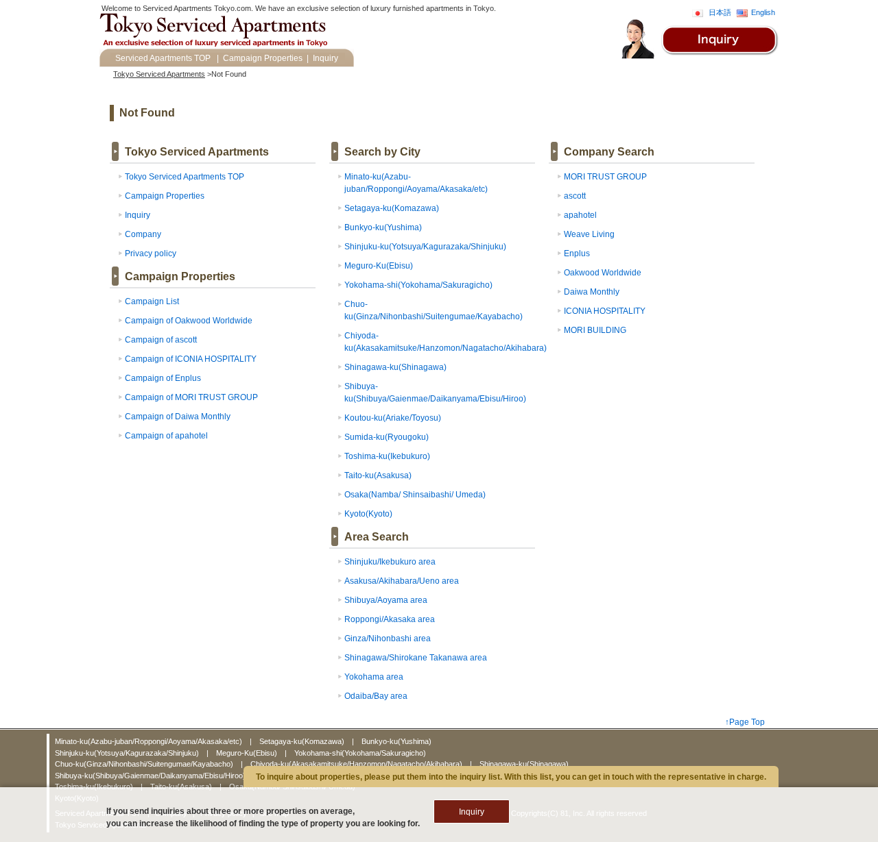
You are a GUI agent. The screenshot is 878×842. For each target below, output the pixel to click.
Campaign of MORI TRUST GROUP (191, 397)
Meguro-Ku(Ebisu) (378, 266)
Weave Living (589, 234)
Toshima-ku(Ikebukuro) (387, 456)
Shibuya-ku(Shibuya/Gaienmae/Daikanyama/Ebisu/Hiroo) (151, 775)
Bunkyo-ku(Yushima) (383, 227)
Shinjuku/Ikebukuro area (390, 562)
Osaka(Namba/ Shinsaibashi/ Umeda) (415, 494)
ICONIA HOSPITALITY (604, 311)
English (763, 12)
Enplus (577, 253)
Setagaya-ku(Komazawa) (391, 208)
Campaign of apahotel (166, 436)
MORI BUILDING (595, 330)
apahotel (580, 215)
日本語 (720, 12)
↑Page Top (745, 722)
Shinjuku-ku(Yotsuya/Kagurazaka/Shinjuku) (425, 246)
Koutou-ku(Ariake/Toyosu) (392, 418)
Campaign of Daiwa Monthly (177, 416)
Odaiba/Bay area (375, 696)
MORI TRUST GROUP (605, 177)
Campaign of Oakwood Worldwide (188, 320)
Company (143, 234)
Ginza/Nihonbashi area (387, 638)
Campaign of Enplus (163, 378)
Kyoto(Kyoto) (368, 514)
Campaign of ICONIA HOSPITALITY (191, 359)
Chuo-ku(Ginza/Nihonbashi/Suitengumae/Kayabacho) (145, 764)
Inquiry (325, 58)
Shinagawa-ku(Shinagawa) (395, 367)
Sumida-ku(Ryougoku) (386, 437)
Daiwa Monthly (591, 292)
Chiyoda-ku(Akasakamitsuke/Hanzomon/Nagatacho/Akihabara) (357, 764)
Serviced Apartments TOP (163, 58)
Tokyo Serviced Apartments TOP (184, 177)
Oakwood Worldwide (602, 272)
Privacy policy (150, 253)
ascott (575, 196)
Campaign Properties (262, 58)
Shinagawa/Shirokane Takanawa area (415, 658)
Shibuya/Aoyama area (385, 600)
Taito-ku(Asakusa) (378, 475)
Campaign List (152, 301)
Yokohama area (373, 677)
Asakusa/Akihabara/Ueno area (401, 581)
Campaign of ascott (161, 340)
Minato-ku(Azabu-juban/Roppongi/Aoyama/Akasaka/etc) (149, 741)
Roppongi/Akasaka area (389, 619)
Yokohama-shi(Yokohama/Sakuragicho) (418, 285)
